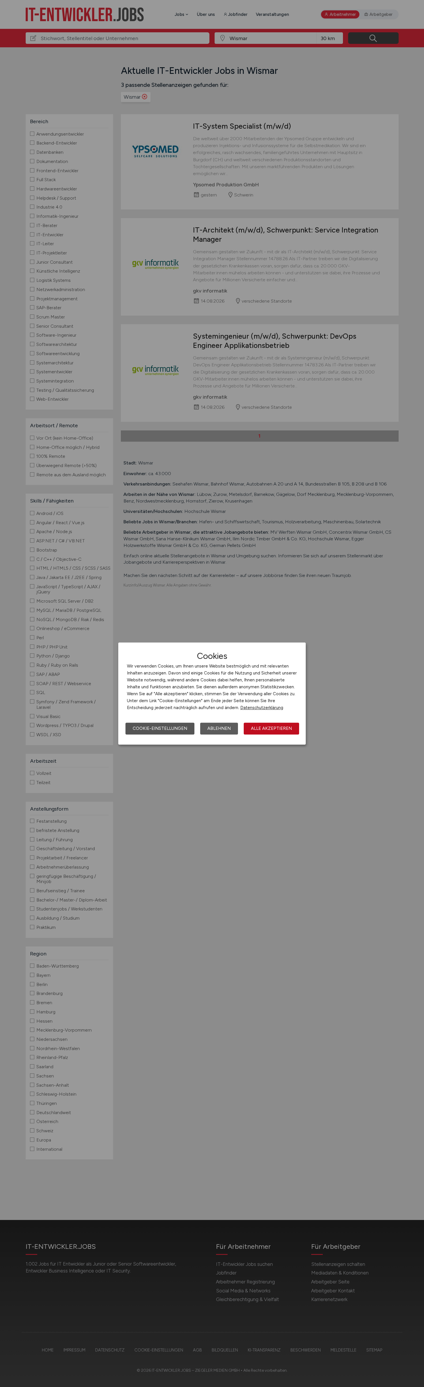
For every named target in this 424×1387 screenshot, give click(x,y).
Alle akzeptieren (271, 728)
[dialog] (212, 693)
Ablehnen (219, 728)
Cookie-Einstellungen (160, 728)
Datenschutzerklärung (261, 707)
